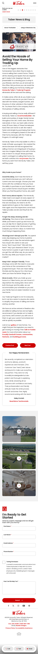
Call (8, 649)
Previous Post (10, 345)
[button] (3, 3)
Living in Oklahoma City (28, 28)
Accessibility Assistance (24, 628)
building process (19, 337)
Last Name (7, 535)
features (5, 337)
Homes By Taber (8, 90)
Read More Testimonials (19, 401)
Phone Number (9, 551)
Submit (17, 600)
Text (19, 649)
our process (24, 158)
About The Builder (10, 28)
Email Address (9, 543)
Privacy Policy (10, 628)
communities (27, 334)
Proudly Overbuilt (9, 334)
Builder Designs (21, 625)
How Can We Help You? (11, 581)
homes (19, 334)
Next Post (28, 345)
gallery (13, 325)
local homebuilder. (25, 116)
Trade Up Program (23, 90)
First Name (7, 526)
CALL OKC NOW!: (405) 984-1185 (19, 624)
